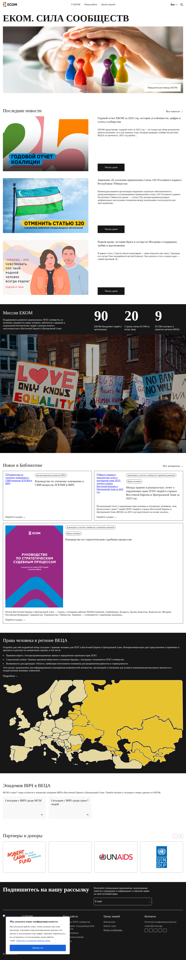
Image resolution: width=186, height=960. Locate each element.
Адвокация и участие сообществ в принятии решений (151, 475)
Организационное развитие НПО (50, 475)
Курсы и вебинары (113, 930)
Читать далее (111, 167)
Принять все (37, 948)
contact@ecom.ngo (153, 926)
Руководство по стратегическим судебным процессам (98, 539)
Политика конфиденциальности (160, 922)
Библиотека (109, 922)
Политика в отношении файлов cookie (33, 941)
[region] (38, 935)
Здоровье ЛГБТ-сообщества (76, 922)
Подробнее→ (10, 675)
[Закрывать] (66, 919)
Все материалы (173, 466)
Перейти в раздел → (15, 517)
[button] (175, 836)
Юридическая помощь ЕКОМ (162, 87)
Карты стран (110, 926)
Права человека (134, 481)
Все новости (174, 111)
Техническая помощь (73, 937)
